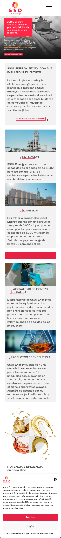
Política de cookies (16, 534)
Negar (30, 526)
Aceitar (30, 517)
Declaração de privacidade (39, 534)
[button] (56, 479)
